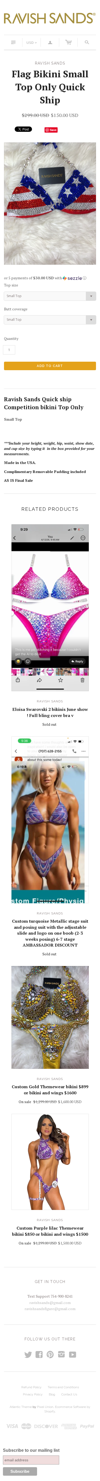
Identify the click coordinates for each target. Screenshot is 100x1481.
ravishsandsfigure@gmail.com (50, 1308)
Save (53, 130)
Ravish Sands (50, 701)
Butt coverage (15, 308)
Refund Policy (31, 1387)
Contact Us (69, 1394)
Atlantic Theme (21, 1407)
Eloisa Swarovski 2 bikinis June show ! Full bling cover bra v (50, 712)
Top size (11, 285)
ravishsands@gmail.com (50, 1302)
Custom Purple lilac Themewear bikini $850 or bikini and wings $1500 (50, 1231)
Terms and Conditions (63, 1387)
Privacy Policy (33, 1394)
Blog (52, 1394)
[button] (50, 278)
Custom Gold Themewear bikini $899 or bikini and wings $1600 (50, 1089)
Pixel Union (45, 1407)
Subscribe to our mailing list (31, 1450)
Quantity (11, 338)
